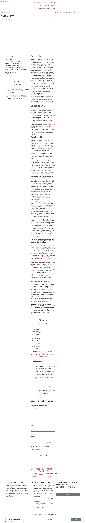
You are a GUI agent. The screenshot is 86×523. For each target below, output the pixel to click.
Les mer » (33, 476)
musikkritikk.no (4, 1)
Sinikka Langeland (43, 356)
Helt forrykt (42, 470)
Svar (35, 380)
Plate (8, 19)
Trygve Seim (43, 353)
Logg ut (47, 5)
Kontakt (53, 5)
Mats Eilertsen (41, 351)
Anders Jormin (43, 354)
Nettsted (33, 436)
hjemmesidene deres (49, 124)
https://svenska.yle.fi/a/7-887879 (41, 256)
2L (35, 358)
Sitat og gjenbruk (35, 504)
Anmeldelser (37, 2)
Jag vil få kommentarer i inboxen (41, 446)
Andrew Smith (50, 354)
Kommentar (34, 408)
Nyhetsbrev (45, 2)
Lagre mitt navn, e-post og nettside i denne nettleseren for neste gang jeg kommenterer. (42, 443)
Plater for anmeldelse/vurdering (47, 8)
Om (41, 5)
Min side (53, 2)
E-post (33, 430)
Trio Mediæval (49, 351)
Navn (32, 425)
